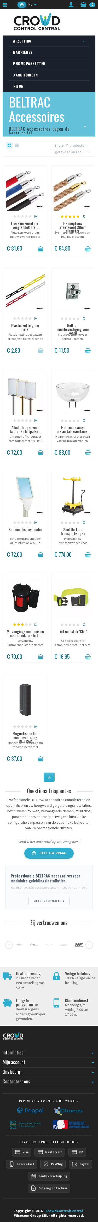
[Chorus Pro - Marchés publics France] (68, 1111)
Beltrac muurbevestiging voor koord (72, 329)
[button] (22, 5)
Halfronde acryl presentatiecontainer (72, 429)
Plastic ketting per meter (25, 327)
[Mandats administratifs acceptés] (70, 1124)
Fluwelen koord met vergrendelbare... (25, 225)
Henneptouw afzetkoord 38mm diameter (72, 227)
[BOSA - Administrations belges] (25, 1124)
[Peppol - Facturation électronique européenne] (29, 1111)
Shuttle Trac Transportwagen (72, 531)
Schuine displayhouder (25, 529)
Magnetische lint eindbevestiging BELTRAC (25, 737)
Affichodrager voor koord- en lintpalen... (25, 429)
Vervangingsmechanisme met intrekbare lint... (25, 633)
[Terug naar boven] (49, 777)
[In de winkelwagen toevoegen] (40, 249)
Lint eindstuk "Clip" (73, 631)
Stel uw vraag (49, 853)
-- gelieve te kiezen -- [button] (68, 152)
